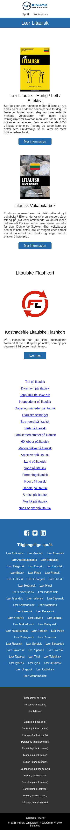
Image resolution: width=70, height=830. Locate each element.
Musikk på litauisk (35, 501)
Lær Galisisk (15, 579)
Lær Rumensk (47, 637)
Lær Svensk (55, 650)
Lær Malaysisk (47, 624)
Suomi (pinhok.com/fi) (35, 775)
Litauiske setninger (35, 415)
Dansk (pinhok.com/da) (35, 789)
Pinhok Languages (27, 822)
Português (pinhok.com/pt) (35, 741)
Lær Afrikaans (15, 553)
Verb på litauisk (35, 428)
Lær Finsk (34, 572)
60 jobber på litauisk (35, 441)
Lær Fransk (52, 572)
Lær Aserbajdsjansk (24, 559)
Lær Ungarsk (24, 669)
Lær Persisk (39, 630)
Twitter (41, 817)
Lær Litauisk (54, 617)
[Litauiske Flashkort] (35, 324)
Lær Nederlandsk (17, 630)
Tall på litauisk (35, 381)
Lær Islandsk (14, 598)
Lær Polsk (57, 630)
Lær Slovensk (15, 650)
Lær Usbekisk (45, 669)
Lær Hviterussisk (23, 592)
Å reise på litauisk (35, 494)
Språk (26, 14)
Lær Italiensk (35, 598)
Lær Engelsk (54, 566)
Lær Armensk (55, 553)
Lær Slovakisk (55, 643)
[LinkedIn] (43, 533)
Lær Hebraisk (27, 585)
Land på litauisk (35, 461)
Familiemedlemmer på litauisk (35, 435)
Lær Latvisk (35, 617)
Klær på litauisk (35, 481)
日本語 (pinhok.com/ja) (35, 762)
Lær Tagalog (16, 656)
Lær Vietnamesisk (35, 675)
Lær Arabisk (35, 553)
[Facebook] (27, 533)
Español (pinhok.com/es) (35, 748)
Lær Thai (34, 656)
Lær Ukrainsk (52, 663)
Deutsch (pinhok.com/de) (35, 728)
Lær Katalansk (47, 605)
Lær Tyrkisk (16, 663)
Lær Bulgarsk (15, 566)
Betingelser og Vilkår (35, 698)
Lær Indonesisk (48, 592)
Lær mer (35, 355)
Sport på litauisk (35, 468)
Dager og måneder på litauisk (35, 408)
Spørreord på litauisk (35, 421)
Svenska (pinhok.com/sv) (35, 782)
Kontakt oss (40, 14)
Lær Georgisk (36, 579)
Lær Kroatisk (16, 617)
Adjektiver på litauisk (35, 455)
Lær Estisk (17, 572)
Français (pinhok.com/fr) (35, 735)
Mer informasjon (35, 141)
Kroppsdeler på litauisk (35, 401)
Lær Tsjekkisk (52, 656)
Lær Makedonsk (23, 624)
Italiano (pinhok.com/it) (35, 755)
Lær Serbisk (34, 643)
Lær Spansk (36, 650)
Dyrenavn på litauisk (35, 388)
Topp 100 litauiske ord (35, 395)
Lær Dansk (35, 566)
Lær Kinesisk (24, 611)
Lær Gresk (56, 579)
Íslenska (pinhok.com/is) (35, 802)
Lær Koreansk (45, 611)
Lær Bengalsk (50, 559)
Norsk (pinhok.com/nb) (35, 795)
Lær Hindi (45, 585)
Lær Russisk (14, 643)
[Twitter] (35, 533)
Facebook (30, 817)
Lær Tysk (34, 663)
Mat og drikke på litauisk (35, 448)
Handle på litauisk (35, 488)
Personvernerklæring (35, 704)
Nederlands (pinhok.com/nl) (35, 769)
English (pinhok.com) (35, 722)
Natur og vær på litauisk (35, 508)
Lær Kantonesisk (24, 605)
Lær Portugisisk (24, 637)
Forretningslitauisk (35, 474)
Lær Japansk (55, 598)
